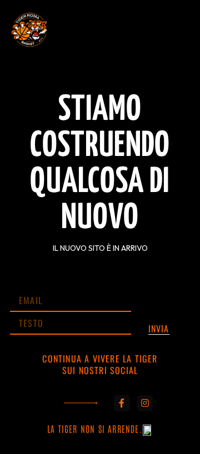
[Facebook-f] (122, 403)
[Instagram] (145, 403)
